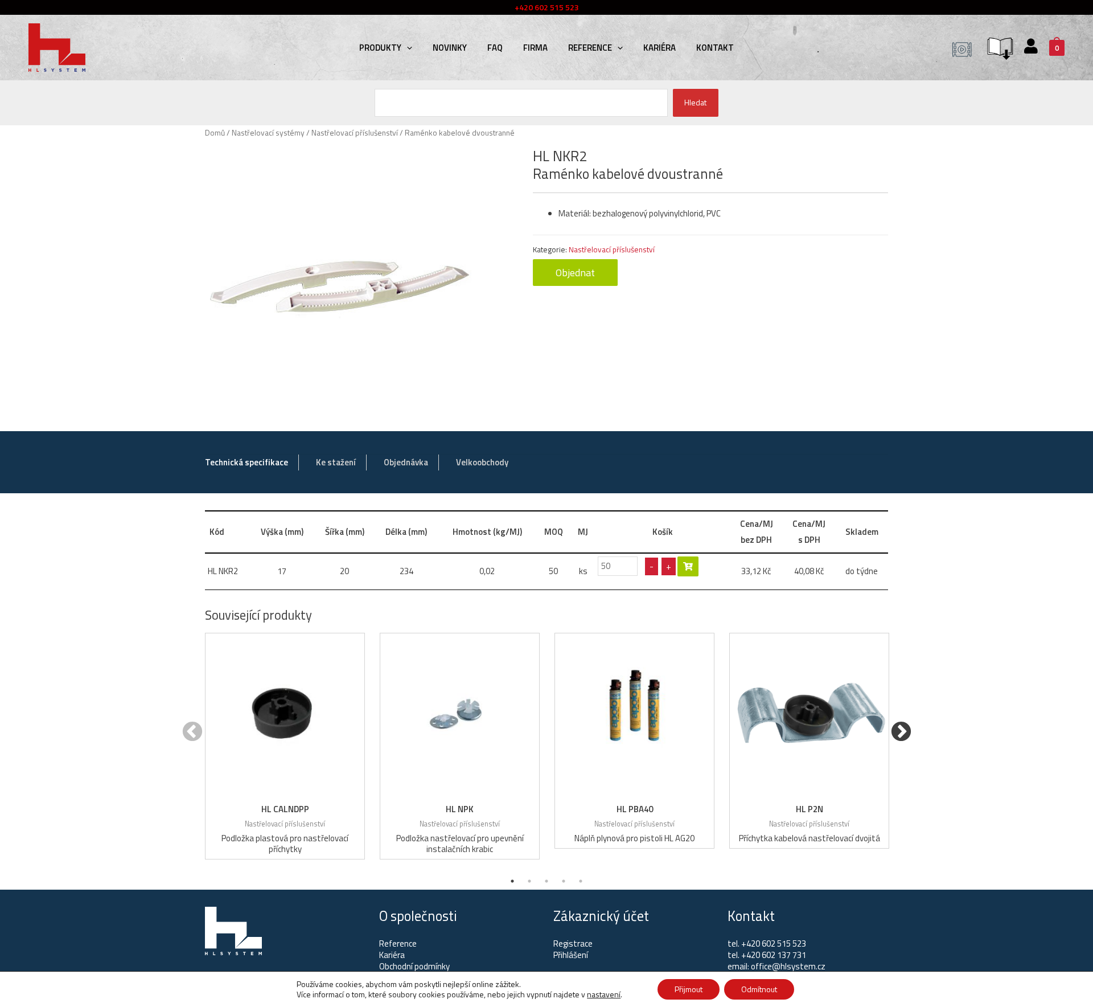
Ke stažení (336, 462)
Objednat (575, 272)
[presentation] (406, 47)
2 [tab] (529, 881)
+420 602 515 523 (773, 943)
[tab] (246, 462)
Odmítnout (759, 989)
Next (901, 732)
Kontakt (715, 47)
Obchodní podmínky (414, 966)
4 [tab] (563, 881)
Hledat (695, 102)
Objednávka (406, 462)
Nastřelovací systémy (268, 132)
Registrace (573, 943)
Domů (215, 132)
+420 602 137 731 (773, 954)
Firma (535, 47)
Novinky (450, 47)
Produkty (380, 47)
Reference (590, 47)
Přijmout (688, 989)
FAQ (495, 47)
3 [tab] (546, 881)
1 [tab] (512, 881)
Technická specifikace (246, 462)
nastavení (604, 994)
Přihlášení (570, 954)
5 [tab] (580, 881)
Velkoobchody (482, 462)
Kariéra (659, 47)
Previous (192, 732)
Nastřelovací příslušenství (354, 132)
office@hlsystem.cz (788, 966)
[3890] (687, 566)
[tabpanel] (285, 746)
